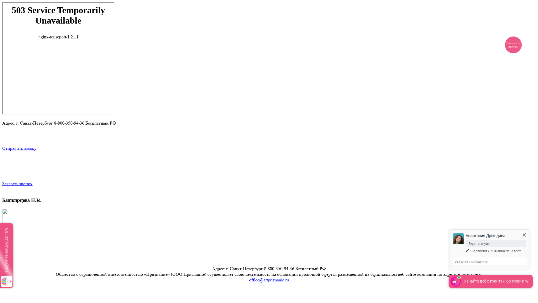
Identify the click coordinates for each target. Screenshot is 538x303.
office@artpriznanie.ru (269, 280)
